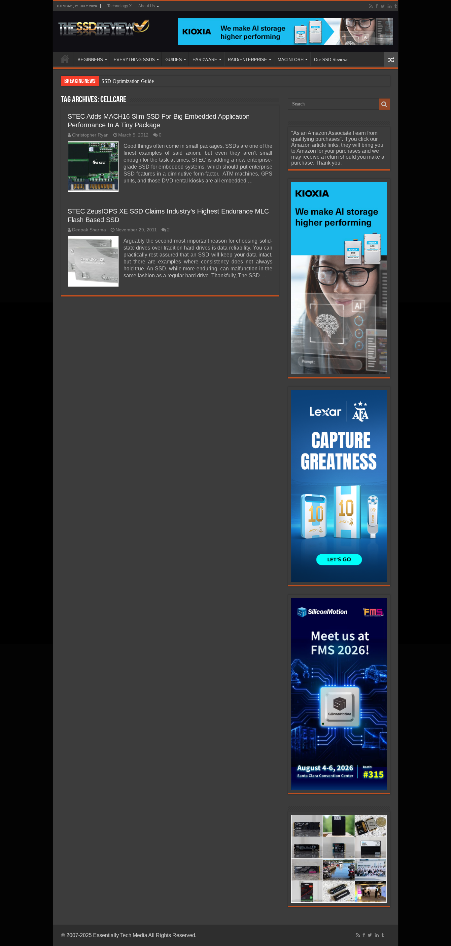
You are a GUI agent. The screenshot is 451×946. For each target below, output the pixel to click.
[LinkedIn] (389, 6)
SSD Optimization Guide (127, 81)
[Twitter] (383, 6)
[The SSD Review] (104, 26)
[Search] (384, 104)
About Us (146, 6)
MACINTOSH (290, 59)
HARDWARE (204, 59)
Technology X (119, 6)
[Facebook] (377, 6)
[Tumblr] (396, 6)
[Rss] (370, 6)
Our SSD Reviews (331, 59)
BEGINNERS (90, 59)
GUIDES (173, 59)
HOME (65, 59)
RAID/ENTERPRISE (247, 59)
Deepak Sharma (89, 229)
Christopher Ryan (90, 135)
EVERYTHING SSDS (134, 59)
